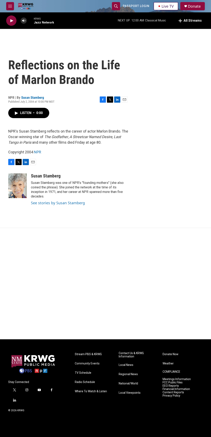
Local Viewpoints (130, 392)
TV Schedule (83, 372)
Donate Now (170, 354)
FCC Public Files (173, 382)
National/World (128, 383)
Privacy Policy (171, 395)
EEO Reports (171, 385)
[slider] (30, 20)
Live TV (168, 6)
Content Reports (173, 392)
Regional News (128, 374)
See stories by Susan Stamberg (58, 202)
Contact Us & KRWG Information (131, 355)
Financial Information (176, 389)
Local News (126, 365)
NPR (37, 152)
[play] (11, 20)
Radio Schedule (85, 382)
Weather (168, 363)
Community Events (87, 363)
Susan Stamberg (32, 97)
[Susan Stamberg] (17, 185)
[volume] (23, 20)
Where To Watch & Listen (91, 391)
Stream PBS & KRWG (88, 354)
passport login (136, 6)
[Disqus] (105, 283)
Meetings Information (177, 379)
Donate (194, 6)
